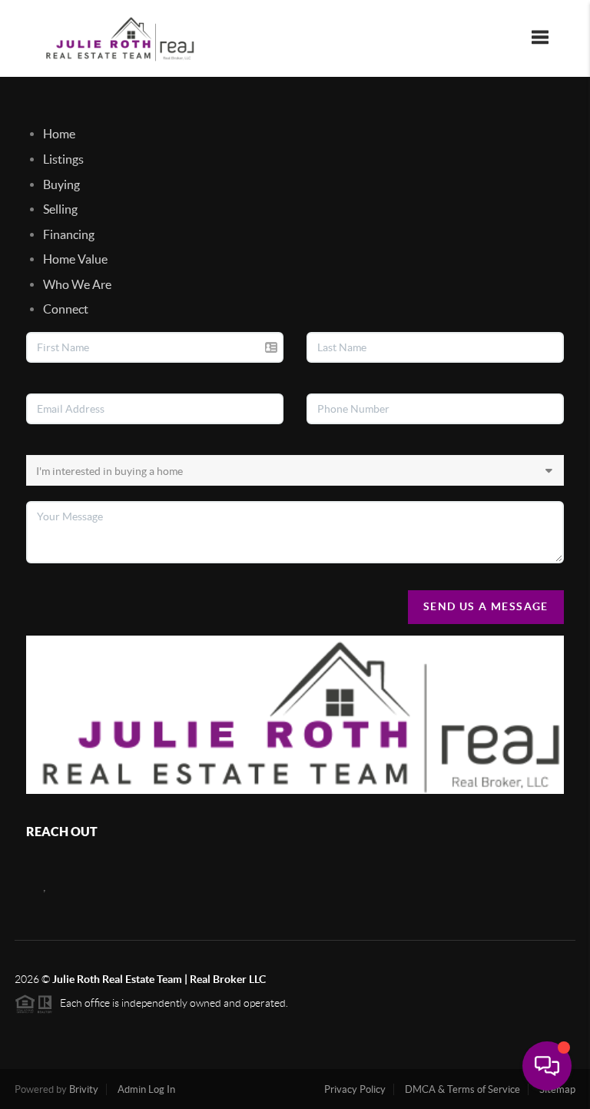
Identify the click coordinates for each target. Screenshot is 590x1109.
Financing (68, 234)
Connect (65, 309)
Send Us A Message (486, 606)
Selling (60, 209)
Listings (63, 159)
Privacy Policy (355, 1089)
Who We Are (77, 284)
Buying (61, 184)
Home (59, 134)
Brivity (83, 1089)
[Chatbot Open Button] (547, 1066)
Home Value (75, 259)
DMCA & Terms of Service (462, 1089)
